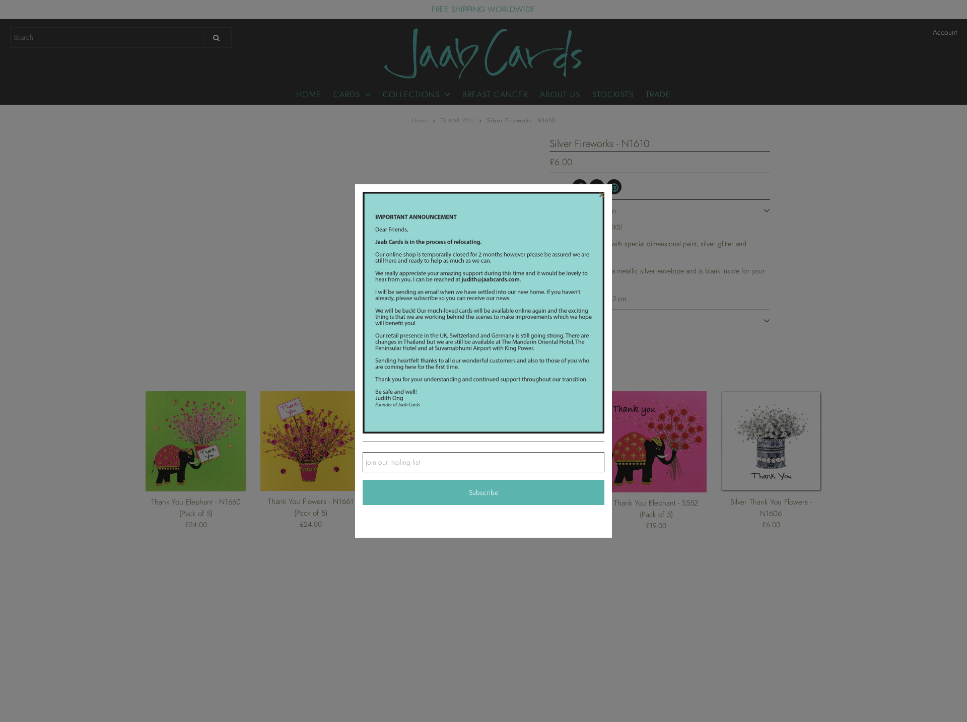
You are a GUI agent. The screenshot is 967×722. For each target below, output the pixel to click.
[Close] (601, 194)
